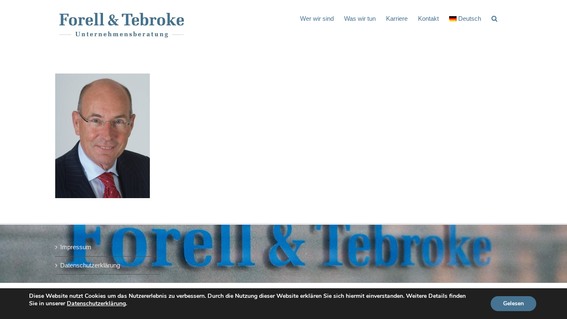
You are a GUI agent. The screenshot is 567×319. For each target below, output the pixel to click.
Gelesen (513, 303)
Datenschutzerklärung (90, 265)
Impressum (75, 246)
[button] (494, 18)
